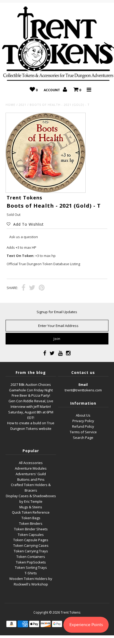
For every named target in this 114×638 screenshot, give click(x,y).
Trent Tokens (70, 612)
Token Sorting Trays (31, 567)
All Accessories (31, 462)
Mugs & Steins (30, 507)
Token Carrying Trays (31, 551)
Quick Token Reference (31, 512)
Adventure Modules (31, 468)
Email (83, 384)
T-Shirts (31, 573)
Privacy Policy (83, 420)
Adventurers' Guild (31, 473)
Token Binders (30, 523)
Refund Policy (83, 426)
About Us (83, 415)
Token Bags (30, 517)
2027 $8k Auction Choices (31, 384)
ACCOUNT (52, 90)
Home (10, 105)
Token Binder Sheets (31, 529)
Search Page (83, 437)
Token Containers (30, 556)
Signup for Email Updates (57, 311)
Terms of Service (83, 432)
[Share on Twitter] (32, 288)
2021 (22, 105)
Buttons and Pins (31, 479)
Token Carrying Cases (31, 545)
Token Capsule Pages (30, 540)
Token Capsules (31, 534)
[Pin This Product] (42, 288)
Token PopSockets (31, 562)
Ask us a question (23, 236)
